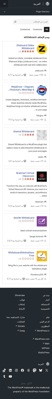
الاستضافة (45, 304)
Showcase (20, 295)
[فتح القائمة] (4, 4)
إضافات (21, 304)
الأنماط (22, 309)
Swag (21, 330)
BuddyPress (43, 352)
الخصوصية (45, 309)
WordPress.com (40, 339)
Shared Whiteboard (23, 131)
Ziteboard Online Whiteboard (25, 47)
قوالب (22, 300)
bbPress (45, 348)
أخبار (47, 300)
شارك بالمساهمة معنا (16, 317)
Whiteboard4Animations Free (21, 254)
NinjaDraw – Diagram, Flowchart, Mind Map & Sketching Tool (22, 88)
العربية (41, 364)
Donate (20, 326)
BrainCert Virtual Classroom (25, 174)
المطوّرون (45, 326)
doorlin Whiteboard (24, 217)
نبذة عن (46, 295)
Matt (45, 343)
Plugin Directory (42, 11)
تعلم (47, 317)
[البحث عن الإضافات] (15, 21)
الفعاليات (21, 321)
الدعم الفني (44, 321)
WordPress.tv (41, 330)
